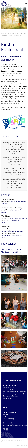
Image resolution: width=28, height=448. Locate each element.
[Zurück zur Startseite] (6, 4)
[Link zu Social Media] (4, 429)
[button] (26, 4)
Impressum (17, 445)
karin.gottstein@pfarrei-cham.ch (12, 231)
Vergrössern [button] (14, 264)
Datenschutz (24, 445)
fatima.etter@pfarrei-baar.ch (17, 218)
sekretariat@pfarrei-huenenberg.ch (15, 425)
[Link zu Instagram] (7, 429)
